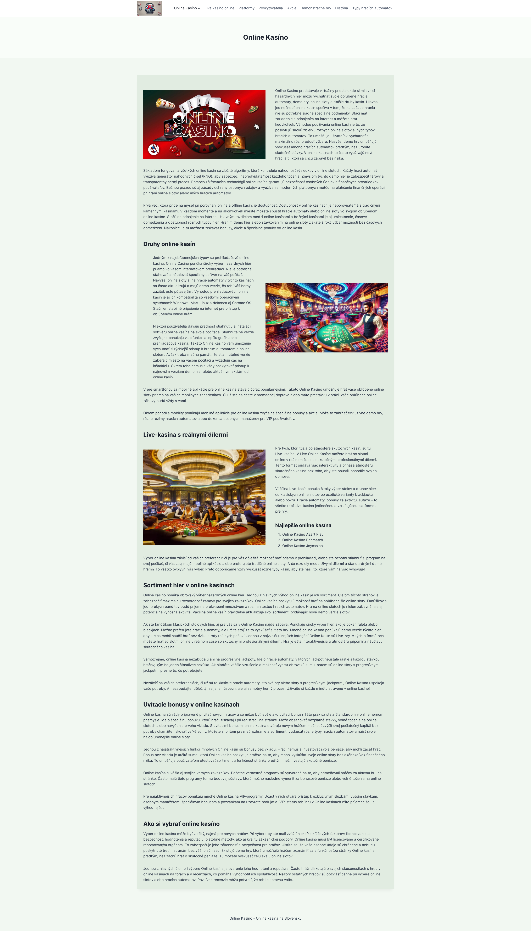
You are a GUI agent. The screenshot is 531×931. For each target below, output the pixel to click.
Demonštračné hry (316, 8)
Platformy (247, 8)
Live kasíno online (219, 8)
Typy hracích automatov (372, 8)
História (341, 8)
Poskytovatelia (271, 8)
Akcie (291, 8)
